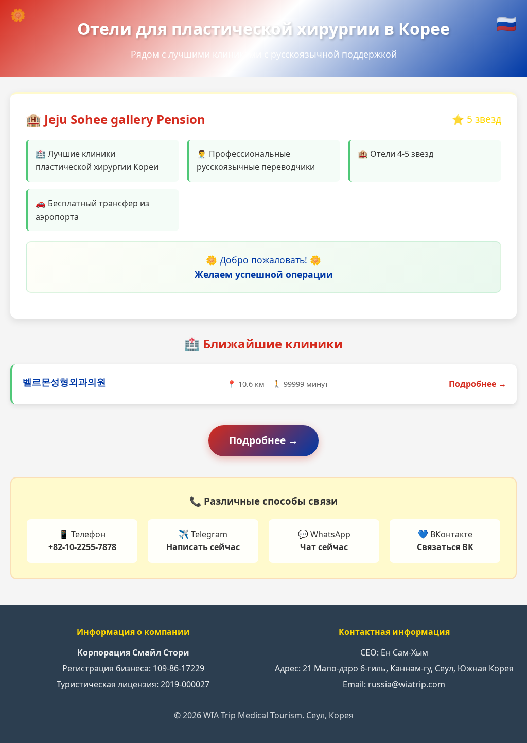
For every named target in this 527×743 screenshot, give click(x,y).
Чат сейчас (324, 547)
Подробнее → (477, 384)
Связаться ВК (445, 547)
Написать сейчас (203, 547)
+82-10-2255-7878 (82, 547)
